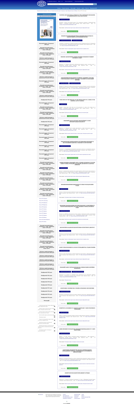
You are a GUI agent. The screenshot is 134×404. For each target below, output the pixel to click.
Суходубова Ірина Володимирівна (66, 40)
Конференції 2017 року (46, 288)
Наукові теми (76, 395)
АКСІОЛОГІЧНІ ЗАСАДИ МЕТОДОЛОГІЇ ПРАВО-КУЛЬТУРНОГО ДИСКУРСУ (77, 227)
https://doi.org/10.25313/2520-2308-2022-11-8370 (86, 380)
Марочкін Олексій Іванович (65, 355)
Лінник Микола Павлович (64, 83)
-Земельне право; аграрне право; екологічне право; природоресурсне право (46, 312)
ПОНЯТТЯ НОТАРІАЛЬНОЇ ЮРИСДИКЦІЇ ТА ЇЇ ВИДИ (77, 373)
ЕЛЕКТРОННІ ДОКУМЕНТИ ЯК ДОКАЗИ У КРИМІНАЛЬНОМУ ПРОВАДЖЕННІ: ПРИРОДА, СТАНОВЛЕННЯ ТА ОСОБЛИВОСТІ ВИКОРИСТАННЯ (77, 351)
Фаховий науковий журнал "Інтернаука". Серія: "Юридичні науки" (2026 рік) (46, 54)
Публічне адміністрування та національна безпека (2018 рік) (46, 269)
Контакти (83, 398)
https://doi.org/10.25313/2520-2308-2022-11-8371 (72, 360)
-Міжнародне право (47, 317)
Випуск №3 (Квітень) (43, 217)
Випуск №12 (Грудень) (43, 198)
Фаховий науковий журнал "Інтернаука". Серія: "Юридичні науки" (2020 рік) (46, 231)
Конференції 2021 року (46, 275)
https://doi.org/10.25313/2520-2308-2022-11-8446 (68, 66)
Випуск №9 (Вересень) (43, 204)
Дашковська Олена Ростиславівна (65, 271)
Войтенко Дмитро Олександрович (66, 230)
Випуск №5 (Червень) (43, 213)
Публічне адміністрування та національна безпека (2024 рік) (46, 96)
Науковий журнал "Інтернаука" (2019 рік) (46, 138)
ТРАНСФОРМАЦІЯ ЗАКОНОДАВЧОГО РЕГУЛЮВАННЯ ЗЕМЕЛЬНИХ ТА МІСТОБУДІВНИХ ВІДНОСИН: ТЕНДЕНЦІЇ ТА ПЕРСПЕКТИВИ (77, 142)
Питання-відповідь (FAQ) (79, 1)
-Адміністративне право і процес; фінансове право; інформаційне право (46, 306)
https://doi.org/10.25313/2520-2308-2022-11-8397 (79, 216)
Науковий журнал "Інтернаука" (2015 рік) (46, 154)
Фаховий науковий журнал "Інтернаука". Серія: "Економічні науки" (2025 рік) (46, 67)
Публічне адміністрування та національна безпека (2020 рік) (46, 260)
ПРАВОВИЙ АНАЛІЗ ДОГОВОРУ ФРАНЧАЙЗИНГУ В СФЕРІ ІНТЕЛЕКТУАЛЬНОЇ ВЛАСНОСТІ (77, 121)
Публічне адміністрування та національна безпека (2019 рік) (46, 264)
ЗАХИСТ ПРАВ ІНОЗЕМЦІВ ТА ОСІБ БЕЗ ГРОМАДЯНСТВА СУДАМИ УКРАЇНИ (77, 247)
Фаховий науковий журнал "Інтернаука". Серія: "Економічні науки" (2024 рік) (46, 86)
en (62, 1)
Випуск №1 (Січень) (42, 221)
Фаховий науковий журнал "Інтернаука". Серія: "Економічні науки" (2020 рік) (46, 173)
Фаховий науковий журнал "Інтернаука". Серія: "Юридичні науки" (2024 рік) (46, 91)
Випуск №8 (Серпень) (43, 206)
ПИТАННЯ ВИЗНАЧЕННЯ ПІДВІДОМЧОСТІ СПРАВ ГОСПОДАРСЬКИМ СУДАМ (77, 185)
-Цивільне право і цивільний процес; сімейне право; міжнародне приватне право (46, 309)
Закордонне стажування (67, 398)
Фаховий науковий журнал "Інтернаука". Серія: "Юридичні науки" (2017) (46, 247)
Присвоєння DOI (93, 8)
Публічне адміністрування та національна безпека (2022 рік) (46, 252)
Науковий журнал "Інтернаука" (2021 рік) (46, 129)
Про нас (87, 8)
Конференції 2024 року (46, 99)
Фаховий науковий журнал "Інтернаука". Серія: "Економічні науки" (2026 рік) (46, 48)
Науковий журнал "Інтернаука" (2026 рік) (46, 44)
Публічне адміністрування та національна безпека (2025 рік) (46, 77)
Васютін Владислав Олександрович (78, 271)
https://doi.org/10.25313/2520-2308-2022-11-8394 (68, 276)
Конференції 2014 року (46, 297)
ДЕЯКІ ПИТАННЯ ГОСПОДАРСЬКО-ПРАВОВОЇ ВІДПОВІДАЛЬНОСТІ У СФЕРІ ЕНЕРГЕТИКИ (77, 329)
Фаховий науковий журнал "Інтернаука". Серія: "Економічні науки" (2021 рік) (46, 168)
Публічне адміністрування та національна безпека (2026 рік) (46, 58)
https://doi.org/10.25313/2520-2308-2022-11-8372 (68, 338)
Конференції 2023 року (46, 121)
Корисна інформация (68, 1)
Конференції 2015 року (46, 294)
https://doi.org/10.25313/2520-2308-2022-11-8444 (68, 109)
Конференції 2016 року (46, 291)
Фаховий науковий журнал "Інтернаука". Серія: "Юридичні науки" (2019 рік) (46, 237)
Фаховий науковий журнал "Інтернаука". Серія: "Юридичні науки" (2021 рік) (46, 226)
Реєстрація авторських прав (67, 397)
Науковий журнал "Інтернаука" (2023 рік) (46, 103)
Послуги (78, 8)
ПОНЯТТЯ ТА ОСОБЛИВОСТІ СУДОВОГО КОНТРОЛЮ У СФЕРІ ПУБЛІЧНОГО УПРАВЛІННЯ (77, 308)
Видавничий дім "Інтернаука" (42, 10)
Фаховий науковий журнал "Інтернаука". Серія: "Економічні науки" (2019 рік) (46, 179)
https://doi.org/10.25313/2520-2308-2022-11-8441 (81, 173)
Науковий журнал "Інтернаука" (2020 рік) (46, 133)
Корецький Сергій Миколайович (65, 61)
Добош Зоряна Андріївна (64, 312)
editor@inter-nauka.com (53, 1)
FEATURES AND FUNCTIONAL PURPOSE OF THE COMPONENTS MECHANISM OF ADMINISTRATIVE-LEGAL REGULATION (77, 15)
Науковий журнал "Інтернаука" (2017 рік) (46, 146)
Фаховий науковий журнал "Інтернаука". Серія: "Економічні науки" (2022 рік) (46, 163)
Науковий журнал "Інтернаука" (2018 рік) (46, 142)
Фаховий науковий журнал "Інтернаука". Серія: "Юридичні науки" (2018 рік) (46, 242)
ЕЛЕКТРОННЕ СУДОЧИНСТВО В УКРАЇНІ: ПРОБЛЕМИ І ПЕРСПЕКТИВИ (77, 288)
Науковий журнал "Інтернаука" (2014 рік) (46, 158)
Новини (83, 395)
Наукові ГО (76, 397)
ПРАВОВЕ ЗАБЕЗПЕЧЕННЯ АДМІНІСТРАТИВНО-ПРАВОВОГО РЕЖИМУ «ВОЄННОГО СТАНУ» (77, 57)
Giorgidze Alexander (63, 104)
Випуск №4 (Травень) (43, 215)
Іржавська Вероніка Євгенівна (77, 40)
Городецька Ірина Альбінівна (65, 19)
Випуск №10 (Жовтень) (43, 202)
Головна (59, 8)
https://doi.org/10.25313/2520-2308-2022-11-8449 (68, 24)
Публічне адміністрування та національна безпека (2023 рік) (46, 118)
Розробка (66, 403)
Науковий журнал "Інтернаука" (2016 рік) (46, 150)
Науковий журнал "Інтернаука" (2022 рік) (46, 125)
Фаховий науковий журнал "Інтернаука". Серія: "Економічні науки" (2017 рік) (46, 189)
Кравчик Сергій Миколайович (65, 333)
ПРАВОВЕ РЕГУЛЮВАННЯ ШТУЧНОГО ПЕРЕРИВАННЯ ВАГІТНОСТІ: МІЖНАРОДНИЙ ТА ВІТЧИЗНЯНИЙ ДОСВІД (77, 36)
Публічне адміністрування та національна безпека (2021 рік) (46, 256)
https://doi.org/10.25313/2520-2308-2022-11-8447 (70, 45)
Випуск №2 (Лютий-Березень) (44, 219)
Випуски (49, 10)
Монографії (73, 8)
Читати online (63, 31)
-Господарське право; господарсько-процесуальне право (46, 330)
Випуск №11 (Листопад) (43, 200)
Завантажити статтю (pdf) (73, 31)
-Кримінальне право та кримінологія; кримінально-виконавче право (46, 323)
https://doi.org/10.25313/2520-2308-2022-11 (47, 16)
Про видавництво (66, 395)
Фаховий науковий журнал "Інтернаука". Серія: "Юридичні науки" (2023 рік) (46, 113)
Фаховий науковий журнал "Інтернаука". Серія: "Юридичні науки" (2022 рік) (64, 10)
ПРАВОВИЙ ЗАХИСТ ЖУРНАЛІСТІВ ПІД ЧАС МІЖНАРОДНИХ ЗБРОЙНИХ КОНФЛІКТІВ (77, 268)
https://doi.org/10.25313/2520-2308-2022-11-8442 (72, 151)
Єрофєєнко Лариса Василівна (65, 125)
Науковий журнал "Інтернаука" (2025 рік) (46, 63)
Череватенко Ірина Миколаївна (65, 376)
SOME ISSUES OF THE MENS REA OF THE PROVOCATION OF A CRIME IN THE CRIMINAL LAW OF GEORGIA (77, 100)
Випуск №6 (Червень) (43, 211)
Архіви (83, 394)
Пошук (95, 4)
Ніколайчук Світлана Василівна (65, 291)
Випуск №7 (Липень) (43, 208)
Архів (83, 8)
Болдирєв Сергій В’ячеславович (75, 83)
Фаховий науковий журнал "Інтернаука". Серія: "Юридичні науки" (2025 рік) (46, 72)
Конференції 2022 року (46, 272)
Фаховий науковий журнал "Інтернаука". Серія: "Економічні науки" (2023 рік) (46, 108)
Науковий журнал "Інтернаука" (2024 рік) (46, 81)
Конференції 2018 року (46, 285)
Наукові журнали (65, 8)
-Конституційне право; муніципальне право (47, 315)
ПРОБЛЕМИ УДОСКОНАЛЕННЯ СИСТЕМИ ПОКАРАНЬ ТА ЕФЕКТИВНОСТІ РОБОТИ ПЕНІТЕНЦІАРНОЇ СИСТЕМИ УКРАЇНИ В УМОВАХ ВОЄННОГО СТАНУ (77, 206)
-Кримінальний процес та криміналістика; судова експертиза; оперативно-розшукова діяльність (46, 326)
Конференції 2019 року (46, 281)
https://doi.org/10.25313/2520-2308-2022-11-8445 (81, 88)
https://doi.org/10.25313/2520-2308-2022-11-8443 (68, 130)
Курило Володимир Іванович (65, 250)
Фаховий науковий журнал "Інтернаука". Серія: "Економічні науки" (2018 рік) (46, 184)
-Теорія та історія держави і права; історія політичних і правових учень (46, 320)
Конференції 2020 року (46, 278)
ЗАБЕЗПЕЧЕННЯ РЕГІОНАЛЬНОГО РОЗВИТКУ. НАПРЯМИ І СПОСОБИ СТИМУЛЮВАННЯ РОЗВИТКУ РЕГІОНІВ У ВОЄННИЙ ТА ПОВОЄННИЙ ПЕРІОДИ (77, 79)
